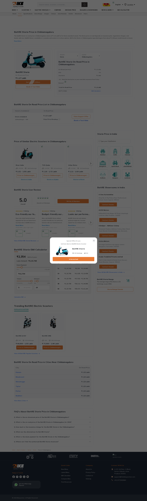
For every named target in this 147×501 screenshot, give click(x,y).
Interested (73, 259)
